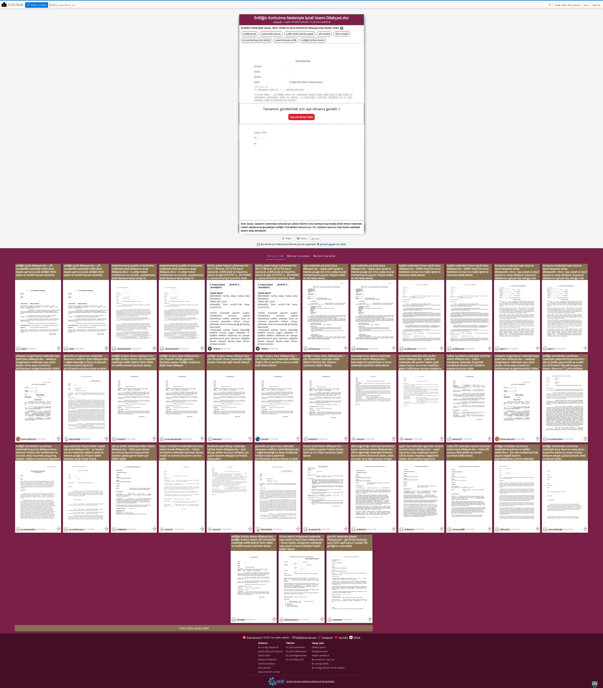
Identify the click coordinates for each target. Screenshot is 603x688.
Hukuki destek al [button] (320, 655)
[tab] (276, 256)
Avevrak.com (254, 637)
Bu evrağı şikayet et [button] (268, 647)
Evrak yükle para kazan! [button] (270, 651)
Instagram (327, 637)
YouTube (343, 637)
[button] (549, 5)
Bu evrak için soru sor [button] (323, 659)
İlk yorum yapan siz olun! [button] (331, 244)
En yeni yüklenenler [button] (296, 651)
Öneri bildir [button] (264, 655)
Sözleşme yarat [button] (320, 651)
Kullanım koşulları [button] (267, 659)
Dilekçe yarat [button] (318, 647)
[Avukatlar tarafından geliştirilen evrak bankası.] (12, 5)
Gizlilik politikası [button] (266, 663)
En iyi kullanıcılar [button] (295, 659)
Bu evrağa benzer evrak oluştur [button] (328, 667)
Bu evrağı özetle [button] (320, 663)
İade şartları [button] (264, 667)
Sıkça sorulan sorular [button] (269, 671)
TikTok (356, 637)
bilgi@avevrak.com (306, 637)
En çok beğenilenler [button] (296, 655)
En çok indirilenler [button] (295, 647)
